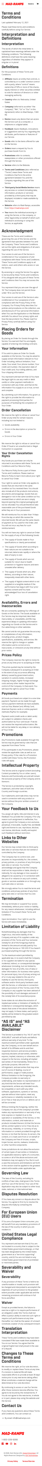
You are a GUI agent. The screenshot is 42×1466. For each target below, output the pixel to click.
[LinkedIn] (15, 1444)
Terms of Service (28, 1461)
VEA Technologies (31, 1456)
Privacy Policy (13, 1461)
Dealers (31, 4)
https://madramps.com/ (19, 208)
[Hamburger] (3, 4)
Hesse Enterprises (29, 1453)
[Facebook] (3, 1444)
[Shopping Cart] (37, 4)
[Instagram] (11, 1444)
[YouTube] (7, 1444)
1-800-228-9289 (10, 1439)
